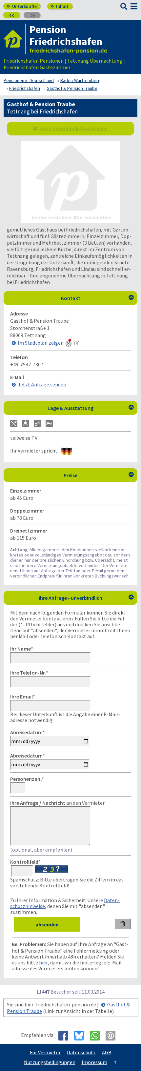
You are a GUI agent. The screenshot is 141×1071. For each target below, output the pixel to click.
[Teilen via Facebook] (65, 1036)
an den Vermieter (57, 802)
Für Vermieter (45, 1052)
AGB (106, 1052)
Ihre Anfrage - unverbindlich (86, 598)
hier (43, 962)
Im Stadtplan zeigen (41, 342)
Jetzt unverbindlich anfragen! (73, 128)
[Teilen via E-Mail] (113, 1036)
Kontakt (97, 298)
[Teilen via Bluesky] (81, 1036)
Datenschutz (81, 1052)
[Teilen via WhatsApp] (97, 1036)
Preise (99, 475)
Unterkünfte (22, 6)
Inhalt (59, 6)
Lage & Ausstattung (91, 408)
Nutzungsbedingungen (49, 1062)
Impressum (94, 1062)
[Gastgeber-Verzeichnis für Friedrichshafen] (15, 39)
